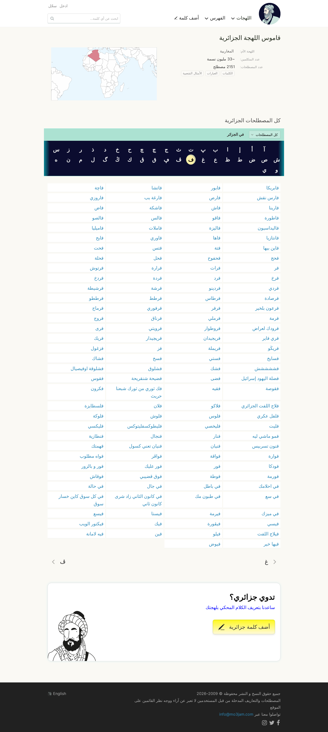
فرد (217, 278)
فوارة (273, 456)
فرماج (97, 308)
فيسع (98, 513)
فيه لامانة (94, 534)
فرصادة (272, 298)
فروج (98, 318)
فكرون (97, 388)
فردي (274, 288)
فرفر (215, 308)
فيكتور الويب (91, 524)
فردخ (98, 278)
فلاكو (215, 406)
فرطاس (212, 298)
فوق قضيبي (151, 476)
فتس (157, 248)
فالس (156, 218)
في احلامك (269, 486)
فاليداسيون (268, 228)
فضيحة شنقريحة (146, 378)
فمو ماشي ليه (265, 436)
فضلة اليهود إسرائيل (260, 378)
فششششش (267, 368)
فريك (98, 338)
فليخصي (212, 426)
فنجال (156, 436)
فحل (157, 258)
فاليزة (214, 228)
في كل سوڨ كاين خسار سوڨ (81, 500)
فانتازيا (272, 238)
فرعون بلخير (267, 308)
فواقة (215, 456)
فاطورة (272, 218)
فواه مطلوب (91, 456)
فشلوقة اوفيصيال (87, 368)
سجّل (52, 5)
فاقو (216, 218)
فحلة (99, 258)
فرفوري (154, 308)
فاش (215, 208)
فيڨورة (213, 524)
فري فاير (270, 338)
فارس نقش (268, 197)
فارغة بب (153, 197)
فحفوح (214, 258)
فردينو (214, 288)
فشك (215, 368)
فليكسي (95, 426)
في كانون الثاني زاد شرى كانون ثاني (138, 500)
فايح (99, 238)
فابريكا (272, 188)
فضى (215, 378)
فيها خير (271, 544)
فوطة (215, 476)
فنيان (215, 446)
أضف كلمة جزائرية (249, 626)
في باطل (212, 486)
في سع (272, 496)
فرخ (275, 278)
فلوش (156, 416)
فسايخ (273, 358)
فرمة (274, 318)
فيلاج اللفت (268, 534)
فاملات (155, 228)
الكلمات (228, 73)
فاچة (99, 188)
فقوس (97, 378)
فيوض (214, 544)
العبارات (212, 73)
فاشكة (155, 208)
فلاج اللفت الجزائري (260, 406)
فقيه (216, 388)
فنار (216, 436)
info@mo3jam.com (236, 714)
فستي (214, 358)
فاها (216, 238)
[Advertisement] (164, 108)
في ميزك (270, 513)
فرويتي (155, 328)
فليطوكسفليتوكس (144, 426)
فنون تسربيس (265, 446)
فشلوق (155, 368)
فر (276, 268)
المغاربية (227, 51)
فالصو (97, 218)
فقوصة (272, 388)
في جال (154, 486)
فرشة (156, 288)
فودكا (274, 466)
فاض (98, 208)
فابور (215, 188)
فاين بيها (271, 248)
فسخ (157, 358)
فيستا (156, 513)
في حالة (95, 486)
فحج (275, 258)
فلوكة (98, 416)
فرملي (214, 318)
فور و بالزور (92, 466)
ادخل (63, 5)
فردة (157, 278)
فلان (158, 406)
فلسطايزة (94, 406)
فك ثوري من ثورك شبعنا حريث (139, 392)
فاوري (156, 238)
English (59, 693)
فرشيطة (95, 288)
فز (159, 348)
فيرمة (215, 513)
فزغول (97, 348)
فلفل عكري (268, 416)
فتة (217, 248)
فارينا (274, 208)
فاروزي (96, 197)
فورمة (273, 476)
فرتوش (96, 268)
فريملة (214, 348)
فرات (215, 268)
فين (158, 534)
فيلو (216, 534)
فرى (99, 328)
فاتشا (157, 188)
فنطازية (96, 436)
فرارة (157, 268)
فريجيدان (211, 338)
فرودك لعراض (265, 328)
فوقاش (96, 476)
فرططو (96, 298)
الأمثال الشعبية (192, 73)
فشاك (97, 358)
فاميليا (97, 228)
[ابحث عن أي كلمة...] (51, 18)
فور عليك (153, 466)
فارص (214, 197)
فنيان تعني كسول (145, 446)
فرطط (155, 298)
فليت (274, 426)
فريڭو (273, 348)
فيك (158, 524)
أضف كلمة (188, 18)
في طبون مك (207, 496)
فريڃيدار (154, 338)
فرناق (156, 318)
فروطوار (212, 328)
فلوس (214, 416)
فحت (98, 248)
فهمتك (97, 446)
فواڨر (157, 456)
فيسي (273, 524)
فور (217, 466)
